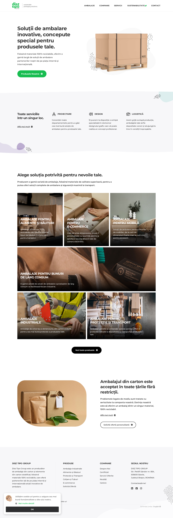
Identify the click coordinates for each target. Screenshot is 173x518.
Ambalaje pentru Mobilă (126, 221)
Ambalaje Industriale (30, 320)
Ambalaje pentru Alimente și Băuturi (37, 221)
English (156, 506)
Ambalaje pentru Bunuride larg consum (42, 275)
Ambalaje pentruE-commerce (77, 222)
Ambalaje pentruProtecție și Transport (110, 320)
